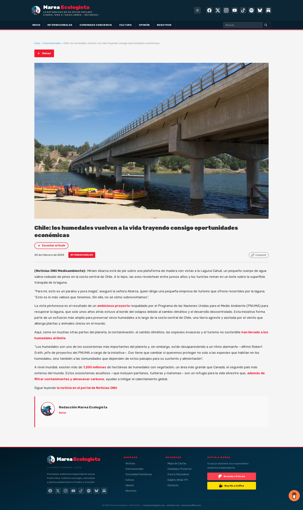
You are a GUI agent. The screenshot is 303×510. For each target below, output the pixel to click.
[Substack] (268, 10)
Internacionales (52, 43)
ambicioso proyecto (113, 306)
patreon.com (173, 505)
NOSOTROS (164, 24)
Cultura (130, 480)
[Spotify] (251, 10)
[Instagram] (226, 10)
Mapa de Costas (176, 463)
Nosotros (131, 490)
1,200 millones (94, 367)
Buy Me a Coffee (234, 485)
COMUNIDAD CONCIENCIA (96, 24)
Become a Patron (234, 476)
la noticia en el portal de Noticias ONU (87, 388)
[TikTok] (243, 10)
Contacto (173, 485)
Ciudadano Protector (179, 468)
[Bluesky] (260, 10)
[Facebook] (209, 10)
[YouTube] (234, 10)
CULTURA (125, 24)
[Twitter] (218, 10)
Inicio (37, 43)
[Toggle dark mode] (197, 10)
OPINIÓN (144, 24)
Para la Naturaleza (178, 474)
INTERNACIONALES (59, 24)
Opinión (130, 485)
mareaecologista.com (154, 505)
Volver (46, 53)
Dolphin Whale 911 (177, 480)
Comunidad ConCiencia (139, 474)
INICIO (36, 24)
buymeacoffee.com (191, 505)
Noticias (130, 463)
